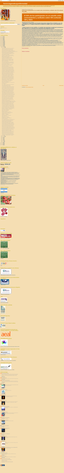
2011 (2, 143)
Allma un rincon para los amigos (6, 458)
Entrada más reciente (25, 85)
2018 (2, 42)
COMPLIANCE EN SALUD (8, 390)
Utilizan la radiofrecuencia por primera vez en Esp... (8, 73)
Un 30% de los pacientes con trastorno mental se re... (8, 69)
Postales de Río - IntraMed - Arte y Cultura (7, 58)
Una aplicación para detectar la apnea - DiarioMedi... (8, 122)
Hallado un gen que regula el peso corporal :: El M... (8, 131)
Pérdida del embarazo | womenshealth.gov (7, 121)
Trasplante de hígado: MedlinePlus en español (7, 57)
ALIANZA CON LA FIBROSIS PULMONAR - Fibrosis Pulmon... (9, 101)
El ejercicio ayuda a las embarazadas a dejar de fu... (8, 125)
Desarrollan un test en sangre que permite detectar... (8, 133)
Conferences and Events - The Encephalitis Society (8, 99)
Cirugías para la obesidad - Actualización (6, 115)
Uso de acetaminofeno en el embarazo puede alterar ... (8, 96)
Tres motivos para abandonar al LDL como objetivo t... (8, 63)
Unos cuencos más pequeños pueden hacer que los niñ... (8, 127)
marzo (3, 140)
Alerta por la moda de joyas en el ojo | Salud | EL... (7, 66)
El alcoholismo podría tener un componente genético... (8, 77)
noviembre (3, 47)
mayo (2, 139)
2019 (2, 41)
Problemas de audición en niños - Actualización (7, 80)
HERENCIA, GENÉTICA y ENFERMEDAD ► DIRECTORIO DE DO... (10, 51)
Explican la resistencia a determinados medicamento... (8, 123)
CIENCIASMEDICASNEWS (5, 373)
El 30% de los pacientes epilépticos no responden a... (8, 71)
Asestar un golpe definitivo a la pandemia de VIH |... (7, 49)
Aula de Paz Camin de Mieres (5, 406)
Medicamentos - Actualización (5, 116)
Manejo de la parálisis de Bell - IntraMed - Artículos (7, 60)
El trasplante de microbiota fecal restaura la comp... (7, 103)
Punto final (3, 434)
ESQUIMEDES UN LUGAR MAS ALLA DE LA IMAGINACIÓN (9, 447)
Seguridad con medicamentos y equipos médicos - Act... (8, 108)
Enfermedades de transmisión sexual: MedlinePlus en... (8, 52)
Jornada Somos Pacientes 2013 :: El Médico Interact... (8, 106)
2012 (2, 142)
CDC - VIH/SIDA (4, 83)
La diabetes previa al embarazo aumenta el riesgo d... (8, 68)
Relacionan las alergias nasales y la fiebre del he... (7, 91)
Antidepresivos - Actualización (5, 114)
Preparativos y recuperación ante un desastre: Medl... (8, 55)
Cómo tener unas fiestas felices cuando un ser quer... (8, 129)
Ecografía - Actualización (4, 118)
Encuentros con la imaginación (6, 433)
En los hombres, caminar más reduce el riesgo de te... (8, 95)
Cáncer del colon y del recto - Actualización (7, 65)
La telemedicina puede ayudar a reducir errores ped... (8, 132)
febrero (3, 141)
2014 (2, 45)
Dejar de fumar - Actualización (5, 81)
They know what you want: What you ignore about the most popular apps (10, 378)
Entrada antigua (61, 85)
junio (2, 138)
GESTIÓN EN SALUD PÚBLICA (6, 380)
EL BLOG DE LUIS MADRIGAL (6, 417)
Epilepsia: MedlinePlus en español (6, 56)
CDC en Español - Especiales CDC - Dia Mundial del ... (8, 84)
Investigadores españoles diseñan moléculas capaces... (8, 70)
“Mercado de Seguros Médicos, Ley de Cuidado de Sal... (8, 82)
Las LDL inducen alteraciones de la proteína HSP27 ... (8, 62)
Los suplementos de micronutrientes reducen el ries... (8, 76)
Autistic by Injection (4, 436)
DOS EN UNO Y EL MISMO (5, 418)
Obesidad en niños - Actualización (6, 117)
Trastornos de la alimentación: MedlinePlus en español (8, 53)
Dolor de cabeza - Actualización (5, 109)
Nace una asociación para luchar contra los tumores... (8, 88)
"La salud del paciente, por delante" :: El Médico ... (7, 75)
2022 (2, 39)
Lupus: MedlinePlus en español (5, 54)
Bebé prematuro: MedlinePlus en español (6, 130)
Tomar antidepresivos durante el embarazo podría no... (8, 92)
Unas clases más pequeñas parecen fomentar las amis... (8, 128)
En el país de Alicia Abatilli (5, 425)
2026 (2, 36)
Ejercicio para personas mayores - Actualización (7, 64)
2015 (2, 44)
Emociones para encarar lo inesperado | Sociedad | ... (8, 67)
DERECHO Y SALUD (4, 389)
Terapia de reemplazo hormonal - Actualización (7, 112)
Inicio (43, 85)
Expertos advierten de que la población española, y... (8, 78)
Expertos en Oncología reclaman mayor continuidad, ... (8, 107)
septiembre (3, 136)
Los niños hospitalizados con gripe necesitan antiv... (8, 90)
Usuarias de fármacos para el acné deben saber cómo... (8, 94)
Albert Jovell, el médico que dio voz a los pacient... (7, 97)
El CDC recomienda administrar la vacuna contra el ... (8, 104)
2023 (2, 38)
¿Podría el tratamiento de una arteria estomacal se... (8, 93)
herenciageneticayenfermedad (15, 4)
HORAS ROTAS (4, 395)
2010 (2, 144)
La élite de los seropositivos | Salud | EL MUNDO (7, 50)
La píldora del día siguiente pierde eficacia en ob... (7, 120)
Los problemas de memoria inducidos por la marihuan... (8, 134)
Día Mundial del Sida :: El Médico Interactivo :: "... (7, 79)
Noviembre (3, 426)
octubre (3, 135)
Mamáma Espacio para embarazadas (7, 459)
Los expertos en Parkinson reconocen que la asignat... (8, 105)
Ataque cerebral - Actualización (5, 110)
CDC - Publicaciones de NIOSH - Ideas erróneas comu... (8, 119)
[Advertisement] (29, 78)
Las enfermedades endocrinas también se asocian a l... (8, 86)
